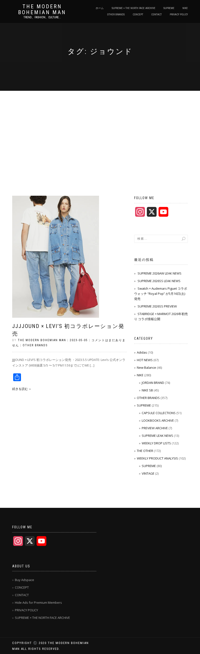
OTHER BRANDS (116, 14)
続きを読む (20, 389)
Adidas (142, 352)
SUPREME (168, 8)
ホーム (100, 8)
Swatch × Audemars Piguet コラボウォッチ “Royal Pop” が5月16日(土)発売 (160, 293)
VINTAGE (148, 473)
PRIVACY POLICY (179, 14)
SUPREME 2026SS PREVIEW (157, 306)
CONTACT (156, 14)
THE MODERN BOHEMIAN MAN (42, 9)
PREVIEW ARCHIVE (155, 428)
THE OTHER (145, 451)
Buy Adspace (24, 580)
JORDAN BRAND (153, 382)
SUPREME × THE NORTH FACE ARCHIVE (133, 8)
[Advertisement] (100, 127)
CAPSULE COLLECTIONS (159, 413)
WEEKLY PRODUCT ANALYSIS (157, 458)
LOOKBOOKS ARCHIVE (158, 420)
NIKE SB (147, 390)
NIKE (185, 8)
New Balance (146, 367)
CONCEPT (138, 14)
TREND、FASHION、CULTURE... (42, 17)
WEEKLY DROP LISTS (156, 443)
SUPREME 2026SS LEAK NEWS (159, 281)
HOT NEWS (145, 360)
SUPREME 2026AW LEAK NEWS (159, 273)
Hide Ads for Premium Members (38, 602)
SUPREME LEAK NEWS (157, 435)
